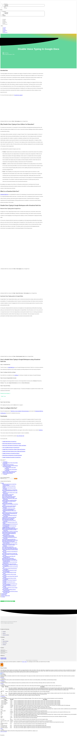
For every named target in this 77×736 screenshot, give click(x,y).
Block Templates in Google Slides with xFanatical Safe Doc (8, 557)
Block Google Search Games (7, 495)
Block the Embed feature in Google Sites (9, 559)
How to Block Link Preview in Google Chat (9, 553)
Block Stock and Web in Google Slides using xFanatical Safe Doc (9, 560)
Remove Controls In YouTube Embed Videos (9, 543)
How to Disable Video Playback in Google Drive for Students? (9, 571)
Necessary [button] (2, 672)
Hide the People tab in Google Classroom (9, 505)
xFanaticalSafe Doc (4, 194)
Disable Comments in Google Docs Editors (11, 453)
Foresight (6, 4)
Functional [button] (2, 677)
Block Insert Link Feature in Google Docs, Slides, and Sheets (14, 445)
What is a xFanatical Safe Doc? (8, 464)
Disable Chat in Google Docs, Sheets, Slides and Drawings (14, 449)
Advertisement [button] (2, 696)
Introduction (5, 461)
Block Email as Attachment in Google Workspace (12, 455)
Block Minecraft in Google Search (8, 558)
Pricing (4, 20)
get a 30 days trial (20, 435)
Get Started (3, 596)
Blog (5, 6)
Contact (5, 7)
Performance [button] (2, 680)
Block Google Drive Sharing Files (8, 494)
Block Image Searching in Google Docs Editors (12, 443)
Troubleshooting (4, 594)
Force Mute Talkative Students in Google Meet (10, 531)
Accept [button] (1, 662)
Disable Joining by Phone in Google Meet (9, 517)
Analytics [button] (2, 683)
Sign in (4, 23)
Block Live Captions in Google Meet (8, 497)
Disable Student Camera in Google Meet (9, 532)
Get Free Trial (5, 32)
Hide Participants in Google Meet (7, 519)
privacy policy (24, 661)
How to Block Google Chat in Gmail (8, 541)
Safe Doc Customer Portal (5, 595)
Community (5, 22)
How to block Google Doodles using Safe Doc (10, 548)
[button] (22, 9)
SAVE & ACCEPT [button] (3, 731)
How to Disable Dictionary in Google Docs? (11, 447)
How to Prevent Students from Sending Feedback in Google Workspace (8, 509)
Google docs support (18, 95)
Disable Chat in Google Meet (7, 503)
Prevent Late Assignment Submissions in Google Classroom (9, 534)
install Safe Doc (11, 367)
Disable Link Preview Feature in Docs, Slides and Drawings (14, 451)
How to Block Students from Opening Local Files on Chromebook (9, 584)
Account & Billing (4, 593)
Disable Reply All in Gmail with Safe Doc (9, 563)
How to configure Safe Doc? (8, 473)
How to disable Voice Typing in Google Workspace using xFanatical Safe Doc (9, 472)
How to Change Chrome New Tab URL (9, 496)
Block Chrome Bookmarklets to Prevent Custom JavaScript (9, 590)
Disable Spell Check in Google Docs (9, 441)
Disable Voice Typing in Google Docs (8, 527)
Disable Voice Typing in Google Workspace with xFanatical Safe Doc (10, 466)
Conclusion (5, 474)
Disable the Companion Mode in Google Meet (10, 540)
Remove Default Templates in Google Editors (9, 512)
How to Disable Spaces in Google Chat (8, 539)
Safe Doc (6, 5)
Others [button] (1, 728)
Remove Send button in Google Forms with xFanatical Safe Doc (9, 514)
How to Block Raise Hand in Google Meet (9, 547)
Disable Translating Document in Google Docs (12, 457)
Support (4, 21)
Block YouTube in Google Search (7, 546)
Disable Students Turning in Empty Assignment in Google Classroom (8, 536)
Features (4, 19)
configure (16, 375)
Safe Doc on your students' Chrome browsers (20, 411)
